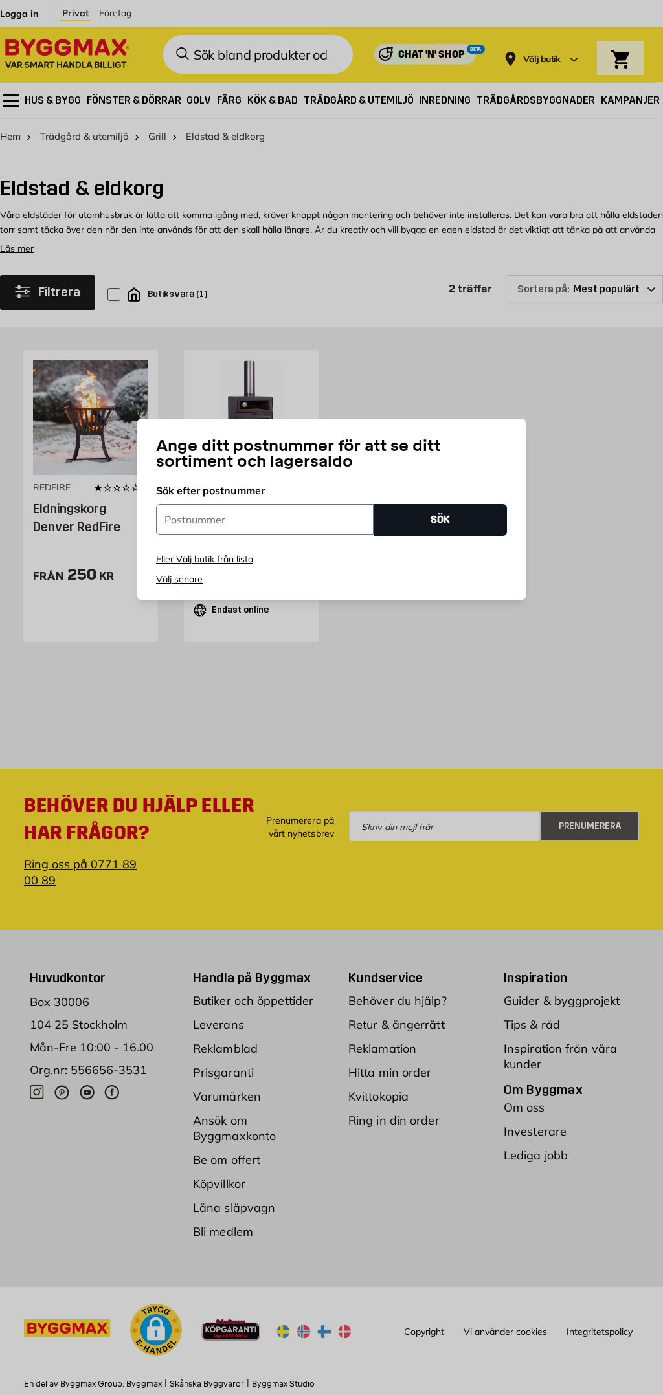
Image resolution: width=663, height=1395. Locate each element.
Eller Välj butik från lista (204, 559)
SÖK (440, 519)
